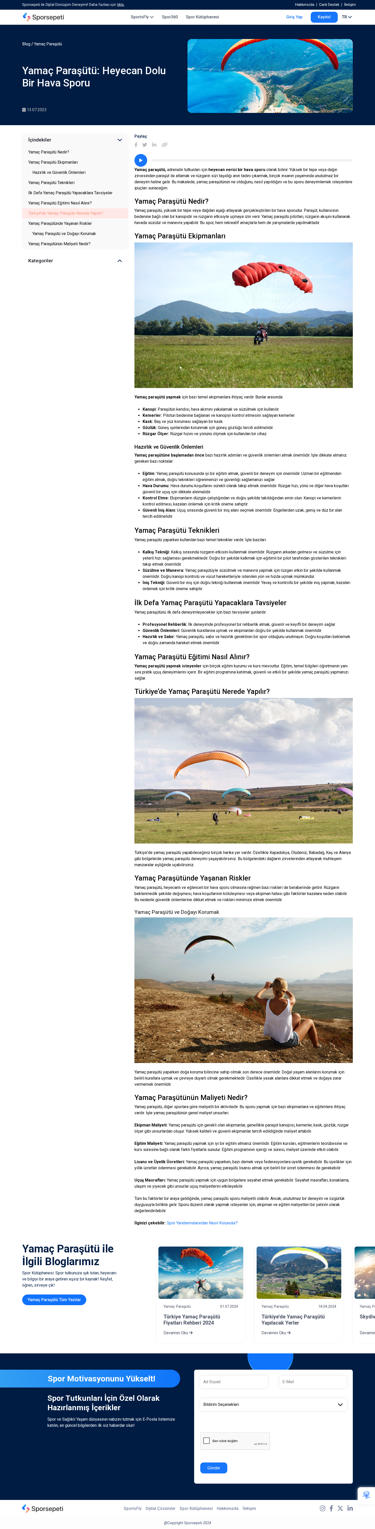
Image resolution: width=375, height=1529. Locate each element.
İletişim (350, 5)
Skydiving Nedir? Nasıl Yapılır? (297, 1317)
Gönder (213, 1468)
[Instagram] (322, 1508)
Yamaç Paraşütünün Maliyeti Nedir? (59, 243)
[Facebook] (136, 145)
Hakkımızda (304, 5)
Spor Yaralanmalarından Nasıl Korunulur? (202, 1223)
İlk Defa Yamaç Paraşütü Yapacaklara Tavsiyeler (70, 192)
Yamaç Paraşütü (48, 44)
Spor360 (170, 17)
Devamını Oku (176, 1332)
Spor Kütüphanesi (202, 17)
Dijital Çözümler (161, 1508)
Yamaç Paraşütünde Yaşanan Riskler (60, 223)
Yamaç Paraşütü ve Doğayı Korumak (64, 233)
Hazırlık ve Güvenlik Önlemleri (58, 172)
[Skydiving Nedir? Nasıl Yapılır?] (298, 1273)
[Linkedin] (154, 145)
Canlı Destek (329, 5)
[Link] (164, 145)
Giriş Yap (294, 17)
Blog (26, 44)
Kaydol (324, 17)
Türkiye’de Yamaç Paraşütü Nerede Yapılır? (65, 213)
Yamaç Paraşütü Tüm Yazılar (54, 1299)
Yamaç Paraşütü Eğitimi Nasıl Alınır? (60, 203)
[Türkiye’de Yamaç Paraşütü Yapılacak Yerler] (200, 1273)
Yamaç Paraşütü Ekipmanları (53, 162)
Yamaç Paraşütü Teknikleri (51, 182)
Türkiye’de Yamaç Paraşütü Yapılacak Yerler (195, 1320)
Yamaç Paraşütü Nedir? (48, 152)
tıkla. (120, 5)
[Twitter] (144, 145)
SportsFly (140, 17)
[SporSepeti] (43, 17)
